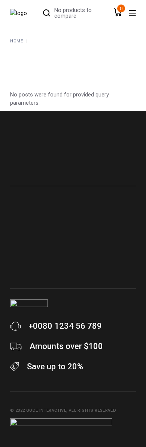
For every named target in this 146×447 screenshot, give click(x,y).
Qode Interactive (46, 410)
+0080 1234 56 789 (65, 326)
